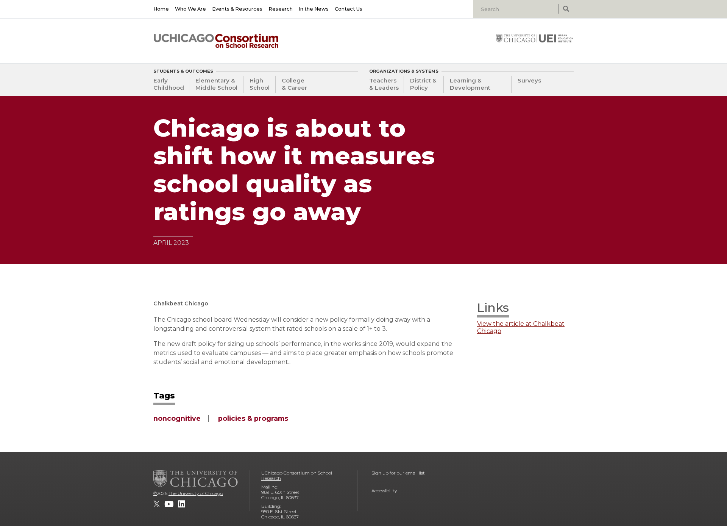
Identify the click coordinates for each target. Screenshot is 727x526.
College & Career (294, 84)
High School (260, 84)
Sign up (379, 473)
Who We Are (190, 9)
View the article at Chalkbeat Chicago (521, 327)
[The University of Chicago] (195, 478)
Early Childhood (168, 84)
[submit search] (566, 9)
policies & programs (253, 418)
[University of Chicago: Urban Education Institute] (535, 38)
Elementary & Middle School (216, 84)
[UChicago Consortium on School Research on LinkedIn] (181, 504)
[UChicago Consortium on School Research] (216, 41)
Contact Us (348, 9)
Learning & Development (470, 84)
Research (280, 9)
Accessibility (384, 490)
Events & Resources (237, 9)
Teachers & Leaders (384, 84)
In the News (314, 9)
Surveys (529, 80)
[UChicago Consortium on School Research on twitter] (156, 504)
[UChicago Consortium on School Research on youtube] (168, 504)
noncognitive (177, 418)
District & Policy (423, 84)
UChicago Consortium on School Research (296, 475)
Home (161, 9)
